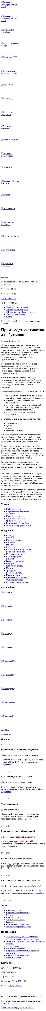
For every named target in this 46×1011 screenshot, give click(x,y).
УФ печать (10, 514)
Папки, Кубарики (13, 556)
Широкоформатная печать (17, 511)
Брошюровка (11, 521)
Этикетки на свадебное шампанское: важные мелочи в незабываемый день (22, 938)
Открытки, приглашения (17, 582)
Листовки (10, 547)
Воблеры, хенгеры (14, 573)
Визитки (10, 538)
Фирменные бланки (15, 580)
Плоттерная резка (13, 516)
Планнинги (11, 542)
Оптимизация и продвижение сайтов (17, 1008)
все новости (6, 900)
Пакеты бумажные (14, 554)
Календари (11, 535)
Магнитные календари (16, 948)
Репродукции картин (15, 561)
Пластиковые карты (15, 540)
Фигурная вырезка (14, 946)
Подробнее (6, 764)
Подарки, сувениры (14, 575)
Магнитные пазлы (14, 958)
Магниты (10, 568)
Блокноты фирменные (16, 552)
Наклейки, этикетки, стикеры (19, 549)
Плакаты (10, 559)
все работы (6, 734)
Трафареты (11, 570)
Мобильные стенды (14, 566)
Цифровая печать (13, 509)
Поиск (9, 317)
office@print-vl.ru (8, 298)
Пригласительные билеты (17, 955)
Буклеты (10, 545)
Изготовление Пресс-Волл (17, 523)
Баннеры (10, 563)
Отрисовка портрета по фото (18, 525)
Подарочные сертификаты (17, 577)
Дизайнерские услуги (15, 518)
